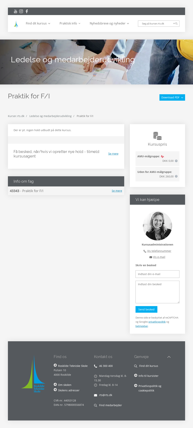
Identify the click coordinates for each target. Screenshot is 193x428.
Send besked (146, 309)
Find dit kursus (36, 23)
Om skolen (64, 385)
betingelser (142, 326)
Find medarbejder (110, 405)
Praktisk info (68, 23)
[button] (176, 161)
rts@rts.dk (105, 395)
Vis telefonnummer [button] (159, 251)
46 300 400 (105, 366)
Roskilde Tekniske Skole (73, 366)
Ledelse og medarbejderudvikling (50, 116)
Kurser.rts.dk (16, 116)
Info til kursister (149, 376)
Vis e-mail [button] (159, 257)
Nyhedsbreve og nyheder (108, 23)
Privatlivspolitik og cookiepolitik (150, 388)
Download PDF (170, 97)
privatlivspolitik (157, 321)
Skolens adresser (69, 390)
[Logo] (16, 23)
